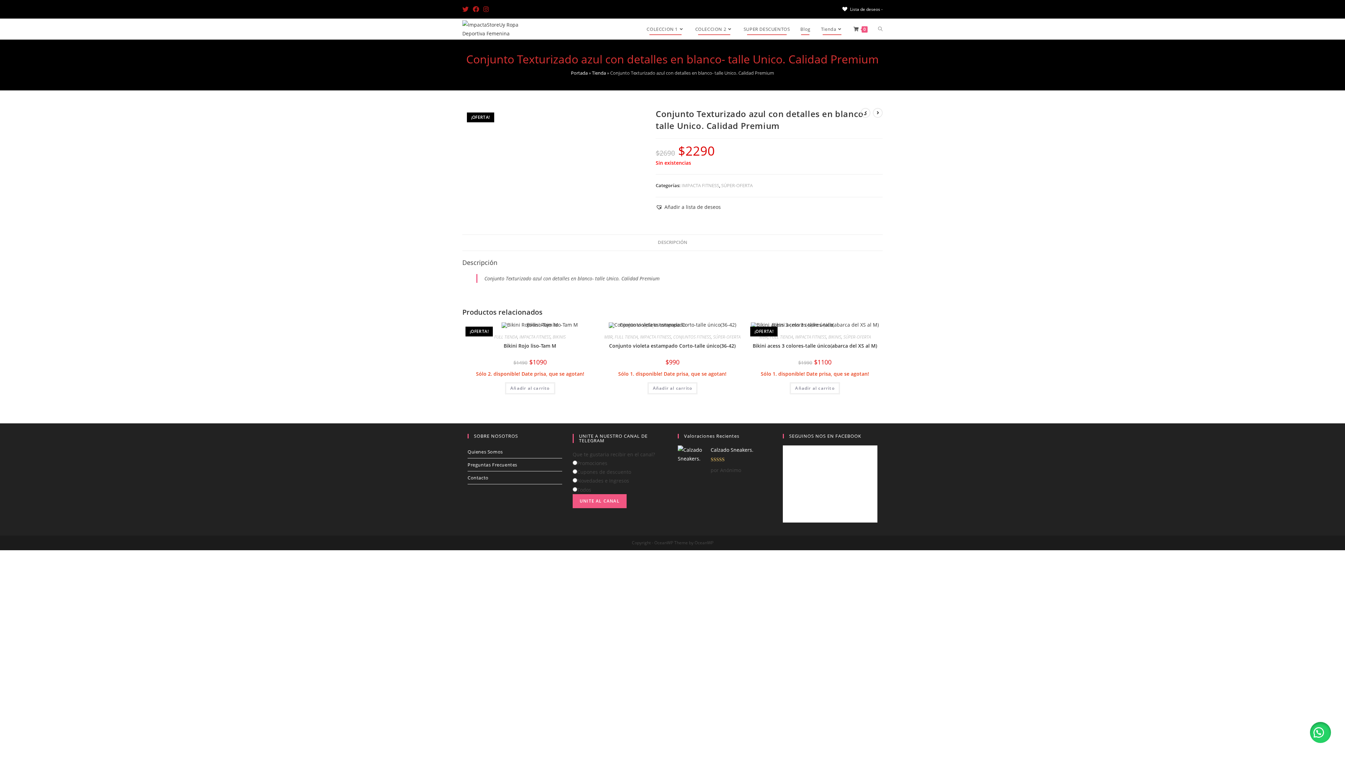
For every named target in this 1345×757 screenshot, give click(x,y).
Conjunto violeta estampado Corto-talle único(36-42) (672, 345)
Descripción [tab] (672, 242)
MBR (608, 337)
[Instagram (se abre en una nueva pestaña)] (486, 9)
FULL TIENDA (505, 337)
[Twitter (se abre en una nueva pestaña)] (466, 9)
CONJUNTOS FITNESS (692, 337)
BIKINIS (559, 337)
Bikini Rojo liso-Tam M (530, 345)
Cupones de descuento (604, 472)
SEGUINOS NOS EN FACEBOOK (825, 436)
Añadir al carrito (530, 388)
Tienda (599, 73)
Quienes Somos (485, 452)
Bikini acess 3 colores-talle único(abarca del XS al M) (815, 345)
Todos (584, 489)
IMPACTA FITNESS (700, 185)
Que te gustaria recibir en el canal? (614, 454)
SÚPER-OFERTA (737, 185)
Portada (579, 73)
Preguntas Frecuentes (492, 465)
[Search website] (880, 29)
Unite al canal (600, 501)
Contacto (478, 478)
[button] (688, 207)
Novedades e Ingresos (603, 480)
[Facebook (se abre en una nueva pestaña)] (476, 9)
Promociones (592, 463)
